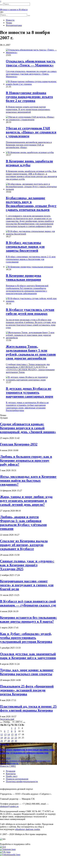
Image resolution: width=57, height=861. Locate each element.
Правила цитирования (17, 779)
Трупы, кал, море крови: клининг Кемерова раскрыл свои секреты (27, 672)
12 (1, 734)
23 (16, 737)
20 (5, 737)
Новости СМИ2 (8, 766)
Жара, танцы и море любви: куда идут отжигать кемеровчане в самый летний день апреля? (26, 500)
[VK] (5, 852)
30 (16, 741)
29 (12, 741)
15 (12, 734)
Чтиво (9, 22)
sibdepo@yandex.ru (9, 806)
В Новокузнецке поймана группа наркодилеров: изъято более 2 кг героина (29, 97)
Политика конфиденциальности (22, 781)
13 (5, 734)
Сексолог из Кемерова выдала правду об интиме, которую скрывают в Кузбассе (24, 545)
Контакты (11, 773)
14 (8, 734)
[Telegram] (8, 849)
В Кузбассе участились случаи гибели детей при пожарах (30, 311)
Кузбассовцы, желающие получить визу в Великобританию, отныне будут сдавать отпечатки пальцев (31, 204)
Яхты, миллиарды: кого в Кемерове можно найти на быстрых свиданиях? (28, 480)
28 (8, 741)
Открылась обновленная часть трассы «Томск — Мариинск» (30, 63)
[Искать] (1, 4)
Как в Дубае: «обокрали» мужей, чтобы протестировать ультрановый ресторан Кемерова (26, 637)
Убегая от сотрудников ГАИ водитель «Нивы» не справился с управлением (31, 132)
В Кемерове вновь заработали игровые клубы (29, 163)
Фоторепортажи (14, 25)
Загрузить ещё (7, 719)
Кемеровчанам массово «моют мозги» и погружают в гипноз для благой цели (26, 585)
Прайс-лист (11, 776)
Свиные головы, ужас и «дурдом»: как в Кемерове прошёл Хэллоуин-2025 (27, 565)
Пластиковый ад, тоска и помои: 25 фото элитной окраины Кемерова (28, 708)
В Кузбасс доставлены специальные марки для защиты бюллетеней (25, 246)
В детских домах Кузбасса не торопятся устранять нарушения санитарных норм (29, 392)
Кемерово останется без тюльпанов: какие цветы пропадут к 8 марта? (28, 619)
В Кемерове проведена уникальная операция (23, 277)
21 (8, 737)
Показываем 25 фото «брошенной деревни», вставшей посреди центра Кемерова (27, 690)
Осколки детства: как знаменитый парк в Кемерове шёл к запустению (28, 656)
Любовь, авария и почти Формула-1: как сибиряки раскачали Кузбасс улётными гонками (23, 522)
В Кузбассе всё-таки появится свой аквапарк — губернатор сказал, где (28, 603)
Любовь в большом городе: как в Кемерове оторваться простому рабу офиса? (26, 460)
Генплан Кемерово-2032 (18, 444)
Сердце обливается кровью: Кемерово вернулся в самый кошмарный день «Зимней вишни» (28, 428)
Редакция (10, 771)
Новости (10, 20)
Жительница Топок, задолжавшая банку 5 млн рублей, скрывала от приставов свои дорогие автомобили (31, 352)
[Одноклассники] (10, 854)
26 (1, 741)
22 (12, 737)
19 (1, 737)
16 (16, 734)
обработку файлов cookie (27, 829)
